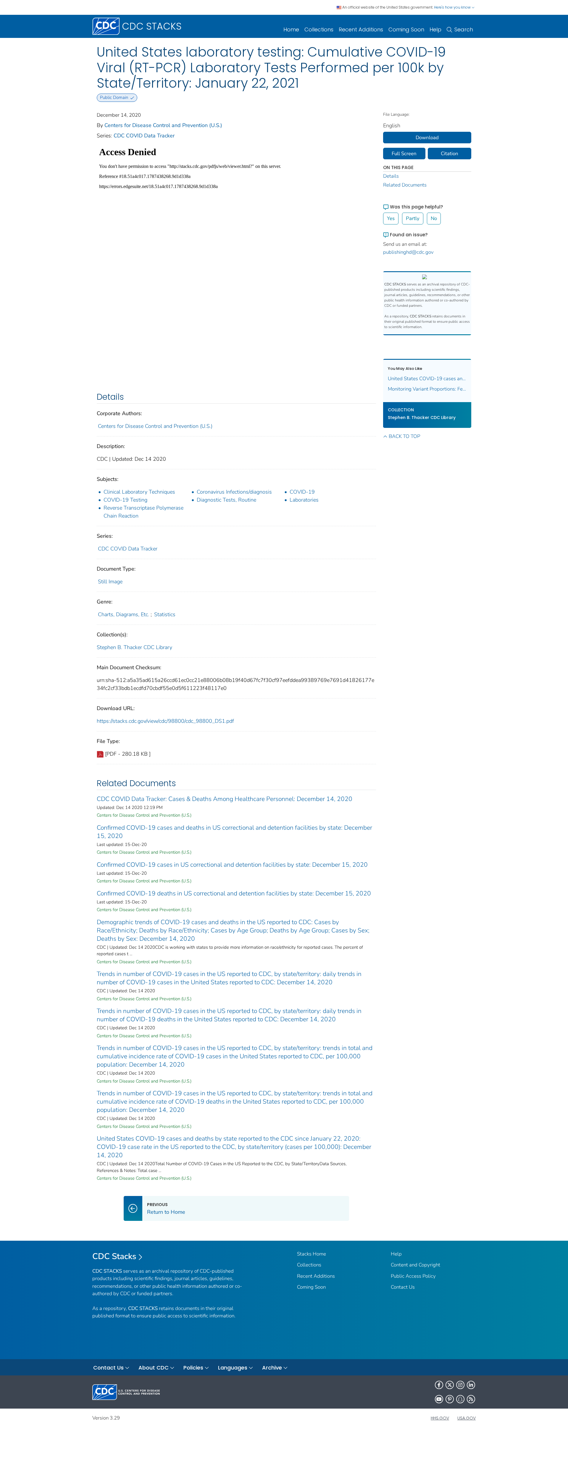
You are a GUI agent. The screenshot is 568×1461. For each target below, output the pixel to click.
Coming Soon (406, 29)
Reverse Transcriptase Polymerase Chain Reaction (143, 511)
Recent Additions (361, 29)
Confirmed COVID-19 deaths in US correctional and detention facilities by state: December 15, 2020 (234, 893)
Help (435, 29)
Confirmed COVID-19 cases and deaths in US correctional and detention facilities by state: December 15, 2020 (234, 831)
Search (463, 29)
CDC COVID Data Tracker (144, 135)
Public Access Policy (413, 1276)
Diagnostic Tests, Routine (226, 499)
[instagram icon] (460, 1385)
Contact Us (403, 1287)
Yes (391, 218)
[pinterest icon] (449, 1399)
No (434, 218)
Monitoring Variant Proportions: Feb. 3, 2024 (427, 389)
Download (427, 137)
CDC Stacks (114, 1256)
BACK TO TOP (404, 436)
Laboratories (304, 499)
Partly (412, 218)
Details (391, 176)
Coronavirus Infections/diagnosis (234, 491)
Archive (272, 1367)
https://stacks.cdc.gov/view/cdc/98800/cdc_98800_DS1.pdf (165, 721)
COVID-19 (302, 491)
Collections (318, 29)
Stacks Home (311, 1253)
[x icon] (449, 1385)
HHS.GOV (440, 1418)
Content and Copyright (415, 1264)
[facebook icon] (439, 1385)
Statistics (164, 614)
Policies (193, 1367)
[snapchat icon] (460, 1399)
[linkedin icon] (471, 1385)
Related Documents (405, 185)
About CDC (153, 1367)
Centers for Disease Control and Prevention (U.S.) (163, 125)
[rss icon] (471, 1399)
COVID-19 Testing (125, 499)
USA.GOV (466, 1418)
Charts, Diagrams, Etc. (123, 614)
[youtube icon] (439, 1399)
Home (291, 29)
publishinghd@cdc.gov (408, 252)
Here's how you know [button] (453, 7)
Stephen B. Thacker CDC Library (134, 647)
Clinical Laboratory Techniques (139, 491)
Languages (232, 1367)
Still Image (110, 581)
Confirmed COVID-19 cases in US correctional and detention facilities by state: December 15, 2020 (232, 864)
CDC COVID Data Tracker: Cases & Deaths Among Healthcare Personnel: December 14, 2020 (224, 799)
